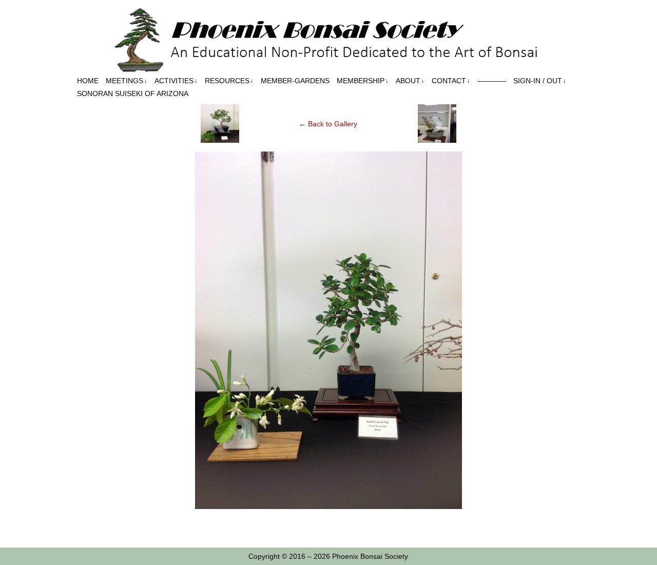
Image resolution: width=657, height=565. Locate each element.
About (410, 81)
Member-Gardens (295, 81)
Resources (229, 81)
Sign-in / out (539, 81)
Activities (176, 81)
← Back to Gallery (328, 124)
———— (491, 81)
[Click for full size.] (328, 506)
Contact (451, 81)
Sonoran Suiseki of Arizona (132, 93)
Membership (363, 81)
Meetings (126, 81)
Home (88, 81)
